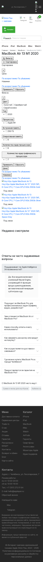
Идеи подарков (30, 454)
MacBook (27, 424)
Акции (5, 431)
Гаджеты (27, 439)
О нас (4, 428)
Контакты (6, 449)
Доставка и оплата (10, 416)
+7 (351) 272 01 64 (15, 487)
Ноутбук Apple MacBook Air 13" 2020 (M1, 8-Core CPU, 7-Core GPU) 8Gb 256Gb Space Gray (21, 214)
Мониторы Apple (30, 450)
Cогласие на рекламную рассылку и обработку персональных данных (23, 554)
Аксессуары (28, 446)
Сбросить (19, 89)
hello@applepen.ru (16, 491)
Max (31, 22)
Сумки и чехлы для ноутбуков (15, 389)
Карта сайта (7, 460)
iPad (25, 420)
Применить (8, 89)
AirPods (26, 435)
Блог (4, 457)
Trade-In (5, 424)
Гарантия (6, 439)
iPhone (26, 416)
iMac (25, 428)
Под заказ (8, 191)
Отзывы (5, 435)
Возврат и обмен (9, 453)
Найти (37, 38)
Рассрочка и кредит (7, 444)
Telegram (23, 20)
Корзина (38, 19)
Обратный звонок (10, 495)
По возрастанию (9, 78)
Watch (26, 431)
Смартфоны (28, 443)
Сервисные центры (10, 420)
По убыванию (24, 78)
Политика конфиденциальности (17, 551)
